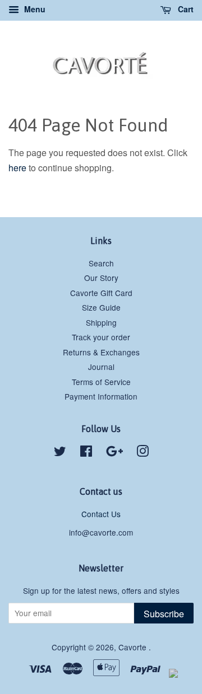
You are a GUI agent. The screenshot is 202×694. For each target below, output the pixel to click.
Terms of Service (101, 381)
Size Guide (101, 307)
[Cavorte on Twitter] (60, 452)
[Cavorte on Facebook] (86, 452)
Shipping (101, 322)
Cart (185, 9)
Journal (101, 366)
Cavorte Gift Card (101, 292)
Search (101, 263)
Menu (33, 9)
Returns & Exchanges (101, 352)
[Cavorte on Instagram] (142, 452)
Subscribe (164, 613)
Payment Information (101, 396)
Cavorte (133, 647)
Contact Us (101, 513)
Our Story (101, 277)
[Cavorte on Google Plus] (114, 452)
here (17, 167)
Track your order (101, 337)
